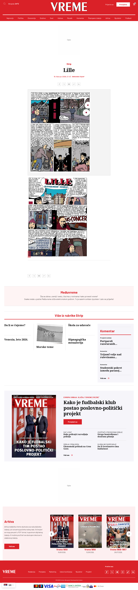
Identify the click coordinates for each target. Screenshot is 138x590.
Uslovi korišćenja (66, 572)
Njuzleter (117, 18)
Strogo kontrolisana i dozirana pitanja (108, 435)
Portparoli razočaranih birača (107, 342)
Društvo (43, 18)
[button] (51, 534)
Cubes (80, 580)
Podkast (128, 18)
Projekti (89, 572)
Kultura (60, 18)
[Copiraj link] (73, 84)
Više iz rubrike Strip (69, 315)
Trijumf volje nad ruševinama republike (110, 356)
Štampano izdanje (94, 18)
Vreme (62, 580)
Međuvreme (46, 299)
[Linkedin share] (78, 84)
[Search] (4, 3)
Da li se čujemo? (14, 325)
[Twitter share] (64, 84)
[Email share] (69, 84)
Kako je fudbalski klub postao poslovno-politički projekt (93, 408)
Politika (20, 18)
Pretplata (123, 4)
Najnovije (10, 18)
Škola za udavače (79, 325)
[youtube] (117, 572)
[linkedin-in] (133, 572)
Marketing (52, 572)
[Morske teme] (49, 334)
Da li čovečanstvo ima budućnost (108, 447)
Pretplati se (72, 422)
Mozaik (69, 18)
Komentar (80, 18)
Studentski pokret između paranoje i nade (111, 369)
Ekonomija (32, 18)
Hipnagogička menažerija (77, 341)
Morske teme (45, 347)
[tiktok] (127, 572)
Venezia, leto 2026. (16, 339)
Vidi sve (103, 378)
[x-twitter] (112, 572)
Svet (51, 18)
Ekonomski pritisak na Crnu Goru (77, 447)
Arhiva (108, 18)
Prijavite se (109, 4)
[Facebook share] (59, 84)
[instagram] (122, 572)
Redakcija (31, 572)
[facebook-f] (106, 572)
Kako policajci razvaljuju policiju (76, 435)
